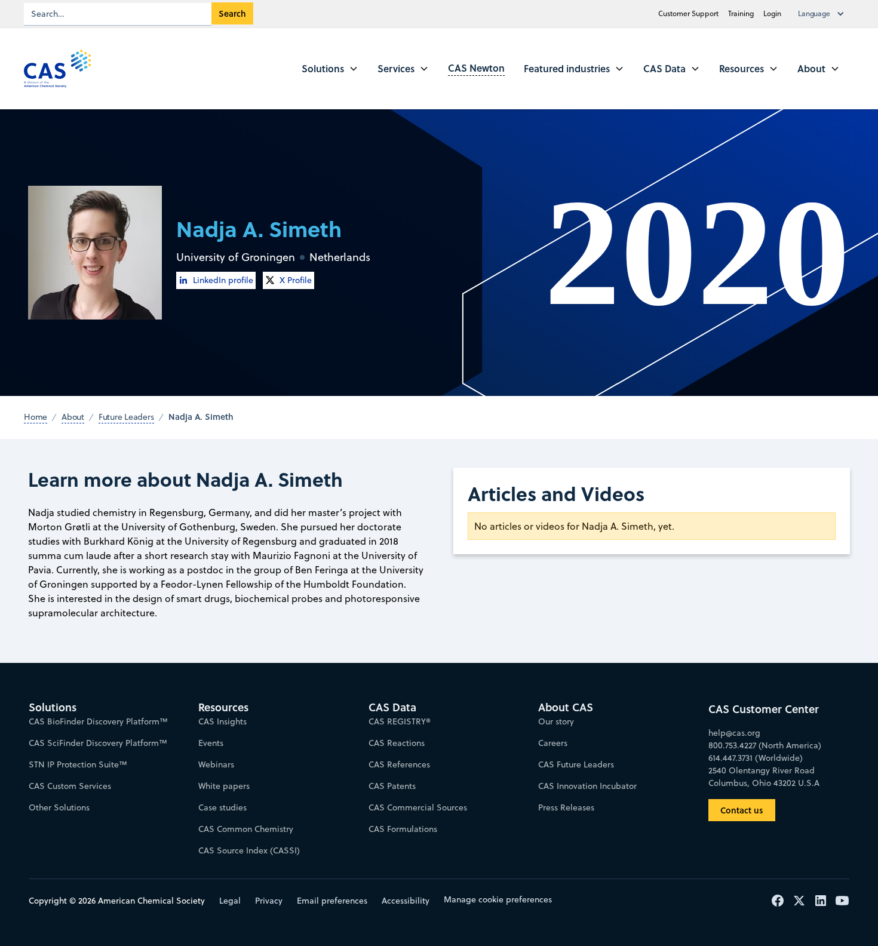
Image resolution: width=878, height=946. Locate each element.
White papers (224, 786)
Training (741, 13)
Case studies (222, 807)
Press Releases (566, 807)
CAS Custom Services (70, 786)
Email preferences (332, 901)
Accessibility (405, 901)
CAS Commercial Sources (418, 807)
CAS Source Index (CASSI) (249, 850)
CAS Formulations (403, 829)
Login (772, 13)
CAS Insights (222, 721)
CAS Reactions (397, 743)
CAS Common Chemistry (245, 829)
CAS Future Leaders (576, 764)
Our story (556, 721)
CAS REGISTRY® (400, 721)
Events (210, 743)
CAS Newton (476, 68)
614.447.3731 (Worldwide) (755, 758)
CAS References (399, 764)
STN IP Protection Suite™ (78, 764)
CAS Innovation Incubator (587, 786)
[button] (823, 14)
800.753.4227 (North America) (764, 745)
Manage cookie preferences (498, 899)
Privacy (269, 901)
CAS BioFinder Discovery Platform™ (98, 721)
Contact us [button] (741, 810)
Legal (230, 901)
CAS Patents (392, 786)
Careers (552, 743)
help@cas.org (734, 733)
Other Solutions (59, 807)
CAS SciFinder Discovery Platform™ (98, 743)
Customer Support (688, 13)
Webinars (216, 764)
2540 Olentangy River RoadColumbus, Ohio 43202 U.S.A (763, 776)
